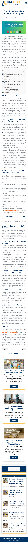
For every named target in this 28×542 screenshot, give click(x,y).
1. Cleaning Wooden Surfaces (11, 89)
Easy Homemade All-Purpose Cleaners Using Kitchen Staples (14, 442)
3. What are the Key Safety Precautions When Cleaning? (14, 78)
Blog (15, 7)
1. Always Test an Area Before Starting (13, 82)
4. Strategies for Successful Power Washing (13, 81)
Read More (14, 386)
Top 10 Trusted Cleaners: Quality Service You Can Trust (14, 408)
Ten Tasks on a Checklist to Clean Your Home (14, 371)
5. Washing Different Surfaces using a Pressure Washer (14, 86)
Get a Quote (14, 469)
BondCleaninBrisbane (14, 540)
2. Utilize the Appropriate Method (13, 84)
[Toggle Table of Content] (23, 71)
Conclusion (6, 92)
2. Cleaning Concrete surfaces (12, 90)
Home (12, 7)
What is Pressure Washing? (9, 73)
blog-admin (19, 17)
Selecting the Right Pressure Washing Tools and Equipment (14, 75)
